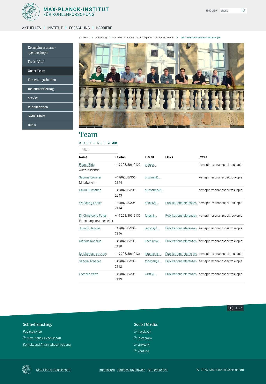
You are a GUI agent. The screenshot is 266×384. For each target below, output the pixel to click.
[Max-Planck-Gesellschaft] (29, 369)
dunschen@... (154, 190)
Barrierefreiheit (158, 370)
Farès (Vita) (36, 62)
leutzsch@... (153, 254)
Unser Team (36, 71)
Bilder (32, 125)
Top (238, 308)
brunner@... (153, 177)
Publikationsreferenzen (181, 203)
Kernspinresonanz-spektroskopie (42, 50)
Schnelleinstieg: (37, 324)
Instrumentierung (41, 89)
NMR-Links (36, 116)
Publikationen (38, 107)
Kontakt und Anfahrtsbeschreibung (47, 344)
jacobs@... (152, 228)
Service (33, 98)
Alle (115, 143)
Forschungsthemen (42, 80)
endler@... (152, 203)
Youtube (143, 351)
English (211, 10)
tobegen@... (153, 261)
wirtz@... (151, 274)
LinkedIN (144, 344)
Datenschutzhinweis (131, 370)
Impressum (107, 370)
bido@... (150, 165)
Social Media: (146, 324)
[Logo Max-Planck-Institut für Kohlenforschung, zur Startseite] (95, 11)
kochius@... (153, 241)
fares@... (151, 215)
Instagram (145, 338)
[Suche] (243, 10)
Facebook (144, 331)
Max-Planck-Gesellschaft (44, 338)
